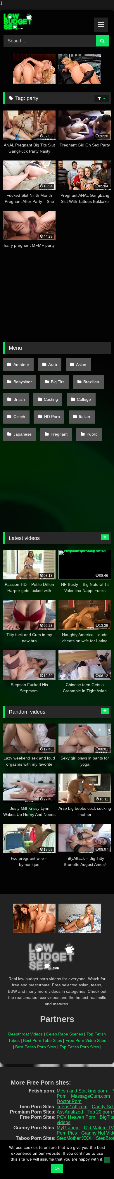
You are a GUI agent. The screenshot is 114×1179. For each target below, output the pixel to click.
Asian (81, 364)
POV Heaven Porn (76, 1117)
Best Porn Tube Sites (42, 1040)
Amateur (21, 364)
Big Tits (57, 381)
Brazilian (91, 381)
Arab (52, 364)
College (84, 399)
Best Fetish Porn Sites (35, 1047)
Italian (84, 416)
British (19, 399)
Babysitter (22, 381)
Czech (19, 416)
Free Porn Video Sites (85, 1040)
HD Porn (52, 416)
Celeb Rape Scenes (64, 1034)
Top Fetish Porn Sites (79, 1047)
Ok (57, 1168)
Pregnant (59, 434)
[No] (107, 1160)
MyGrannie (68, 1127)
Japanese (22, 434)
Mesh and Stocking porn (82, 1090)
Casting (51, 399)
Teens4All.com (72, 1106)
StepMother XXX (74, 1138)
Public (92, 434)
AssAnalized (70, 1111)
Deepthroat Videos (25, 1034)
